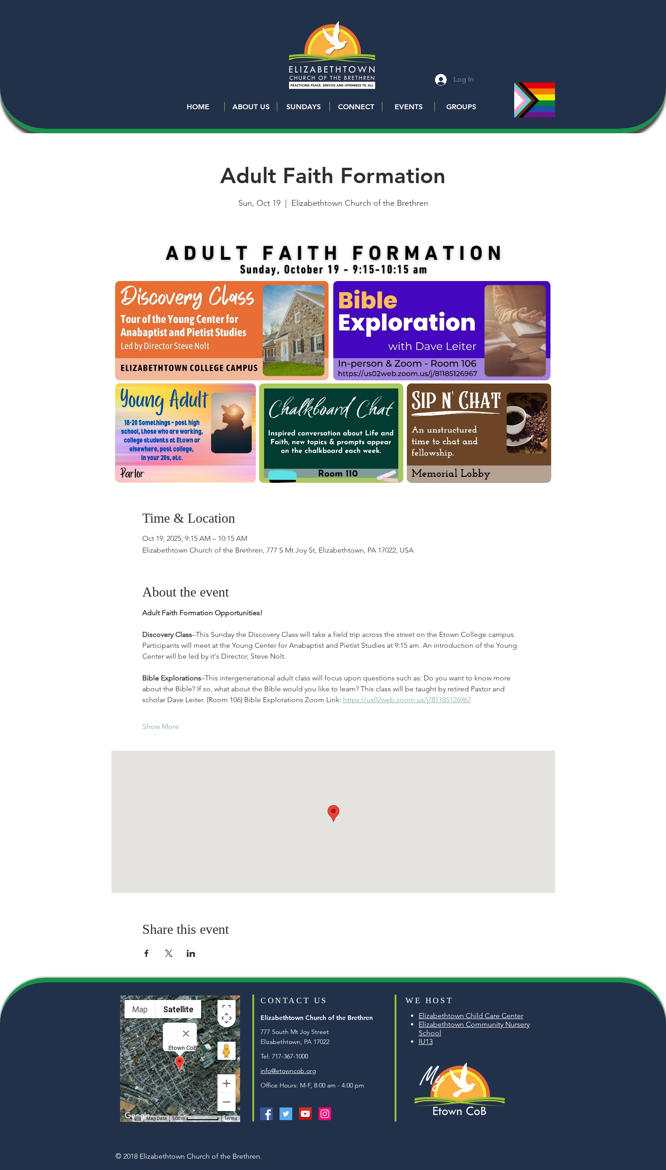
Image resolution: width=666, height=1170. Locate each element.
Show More (160, 726)
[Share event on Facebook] (146, 953)
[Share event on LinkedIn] (191, 953)
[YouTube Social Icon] (305, 1113)
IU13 (426, 1041)
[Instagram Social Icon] (325, 1113)
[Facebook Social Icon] (266, 1113)
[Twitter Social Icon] (286, 1113)
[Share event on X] (168, 953)
